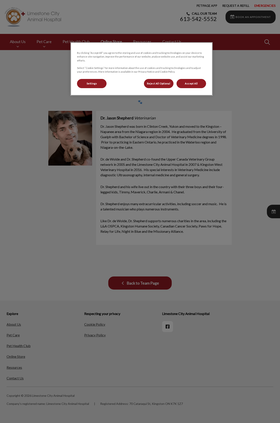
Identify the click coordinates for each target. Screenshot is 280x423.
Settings (92, 83)
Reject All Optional (158, 83)
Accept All (191, 83)
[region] (141, 68)
